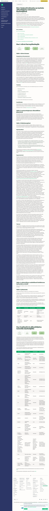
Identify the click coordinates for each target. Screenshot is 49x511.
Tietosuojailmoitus (4, 16)
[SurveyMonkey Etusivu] (4, 1)
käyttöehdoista (39, 149)
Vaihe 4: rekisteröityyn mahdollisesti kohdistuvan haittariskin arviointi (28, 37)
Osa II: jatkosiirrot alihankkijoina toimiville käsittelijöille (24, 41)
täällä (17, 469)
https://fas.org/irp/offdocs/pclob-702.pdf (22, 196)
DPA (26, 63)
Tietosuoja (2, 25)
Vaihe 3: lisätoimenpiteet (21, 36)
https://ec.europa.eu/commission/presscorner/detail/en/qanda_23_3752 (26, 178)
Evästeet (2, 18)
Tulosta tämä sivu (19, 4)
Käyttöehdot (3, 9)
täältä (35, 471)
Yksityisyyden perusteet (4, 14)
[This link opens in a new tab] (40, 499)
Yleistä (2, 27)
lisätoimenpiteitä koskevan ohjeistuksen (25, 25)
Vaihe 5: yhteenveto (20, 39)
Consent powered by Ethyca (44, 510)
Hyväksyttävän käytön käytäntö (6, 23)
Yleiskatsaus (3, 7)
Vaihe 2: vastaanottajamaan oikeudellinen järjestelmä (25, 34)
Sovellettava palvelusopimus (5, 11)
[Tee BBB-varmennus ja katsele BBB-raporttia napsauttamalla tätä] (22, 508)
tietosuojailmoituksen (29, 107)
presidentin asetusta (34, 171)
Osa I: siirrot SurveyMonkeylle (20, 31)
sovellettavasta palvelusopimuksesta (28, 150)
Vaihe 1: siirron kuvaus (21, 33)
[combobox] (15, 499)
